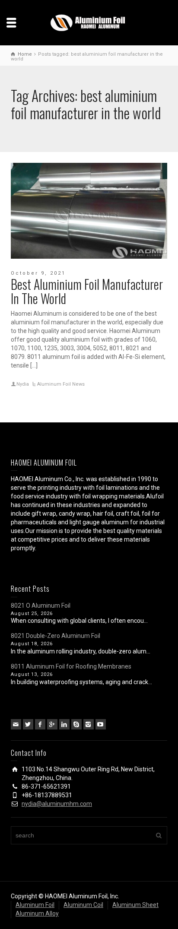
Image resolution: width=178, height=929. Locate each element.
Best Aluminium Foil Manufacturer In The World (87, 291)
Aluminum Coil (83, 904)
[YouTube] (100, 724)
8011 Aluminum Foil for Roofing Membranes (71, 666)
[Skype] (76, 724)
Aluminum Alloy (37, 913)
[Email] (16, 724)
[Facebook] (40, 724)
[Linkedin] (64, 724)
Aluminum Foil (35, 904)
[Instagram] (88, 724)
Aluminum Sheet (135, 904)
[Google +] (52, 724)
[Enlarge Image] (89, 211)
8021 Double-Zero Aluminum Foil (55, 635)
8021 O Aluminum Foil (40, 605)
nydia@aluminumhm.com (57, 803)
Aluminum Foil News (61, 384)
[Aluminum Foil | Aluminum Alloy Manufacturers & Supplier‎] (89, 22)
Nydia (22, 384)
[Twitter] (28, 724)
